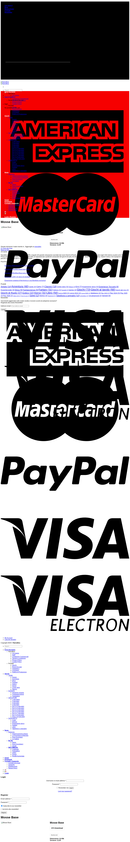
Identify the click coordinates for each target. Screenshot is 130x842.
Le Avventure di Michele (20, 177)
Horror (14, 128)
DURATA (11, 133)
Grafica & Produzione (19, 114)
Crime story (16, 129)
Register (4, 812)
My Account (8, 638)
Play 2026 (8, 296)
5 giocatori (15, 147)
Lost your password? (65, 791)
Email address (6, 799)
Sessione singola (18, 135)
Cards (32, 287)
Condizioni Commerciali (20, 99)
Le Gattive (15, 181)
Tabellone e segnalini (19, 171)
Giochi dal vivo (122, 290)
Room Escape (17, 109)
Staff (13, 97)
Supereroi (52, 296)
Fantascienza (30, 290)
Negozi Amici (9, 9)
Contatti (7, 11)
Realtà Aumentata (18, 198)
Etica (14, 123)
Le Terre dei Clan (6, 248)
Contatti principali (14, 205)
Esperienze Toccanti (109, 287)
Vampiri (106, 296)
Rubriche (11, 174)
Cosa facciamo (10, 92)
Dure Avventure (17, 179)
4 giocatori (15, 145)
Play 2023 (105, 293)
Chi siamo (15, 95)
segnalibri (37, 246)
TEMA (10, 117)
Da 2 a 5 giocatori (18, 150)
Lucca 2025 (85, 293)
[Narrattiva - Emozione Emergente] (5, 82)
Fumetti (64, 290)
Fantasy (15, 124)
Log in (71, 788)
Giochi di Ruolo (11, 293)
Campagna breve (18, 136)
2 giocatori (15, 143)
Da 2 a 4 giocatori (18, 148)
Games (72, 290)
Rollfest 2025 (17, 295)
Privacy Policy (17, 102)
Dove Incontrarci (17, 186)
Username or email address (56, 781)
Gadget (14, 167)
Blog (6, 7)
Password (56, 784)
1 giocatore (16, 141)
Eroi (79, 287)
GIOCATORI (12, 140)
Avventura (15, 121)
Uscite (14, 188)
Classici (50, 286)
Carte (14, 162)
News (7, 172)
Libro (14, 169)
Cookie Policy (17, 104)
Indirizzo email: (6, 306)
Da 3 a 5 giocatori (18, 152)
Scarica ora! (54, 835)
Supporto (11, 207)
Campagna (16, 138)
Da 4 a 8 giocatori (18, 157)
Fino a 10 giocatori (18, 159)
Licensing (15, 112)
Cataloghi (15, 191)
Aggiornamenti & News (20, 176)
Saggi (7, 200)
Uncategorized (95, 296)
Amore (14, 119)
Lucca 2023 (63, 293)
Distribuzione (12, 208)
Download (8, 201)
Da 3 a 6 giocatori (18, 153)
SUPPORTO (12, 160)
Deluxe (14, 164)
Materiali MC (5, 250)
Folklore (57, 290)
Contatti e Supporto (12, 203)
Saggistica (15, 111)
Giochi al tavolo (103, 289)
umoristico (84, 296)
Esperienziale (8, 290)
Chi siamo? (9, 5)
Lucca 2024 (75, 293)
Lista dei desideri (10, 639)
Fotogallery (16, 193)
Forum (14, 196)
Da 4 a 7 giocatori (18, 155)
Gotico (14, 126)
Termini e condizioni (19, 100)
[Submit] (5, 648)
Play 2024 (115, 293)
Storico (14, 131)
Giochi (14, 107)
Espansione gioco (18, 165)
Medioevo (96, 293)
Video (14, 195)
